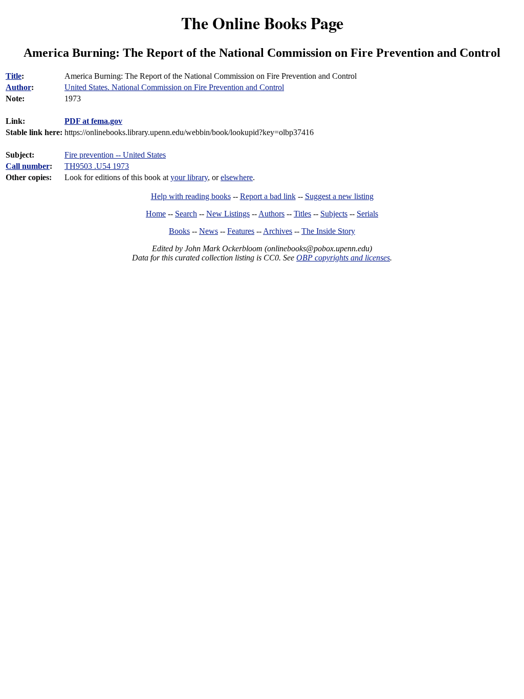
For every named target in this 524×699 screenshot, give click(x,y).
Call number (28, 166)
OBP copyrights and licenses (343, 257)
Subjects (333, 213)
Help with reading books (191, 196)
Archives (277, 231)
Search (186, 213)
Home (156, 213)
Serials (367, 213)
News (208, 231)
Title (13, 76)
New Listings (228, 213)
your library (189, 177)
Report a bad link (268, 196)
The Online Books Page (262, 23)
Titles (302, 213)
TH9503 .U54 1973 (96, 166)
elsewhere (237, 177)
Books (179, 231)
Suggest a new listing (339, 196)
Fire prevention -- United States (115, 154)
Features (240, 231)
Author (18, 87)
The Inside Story (328, 231)
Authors (271, 213)
